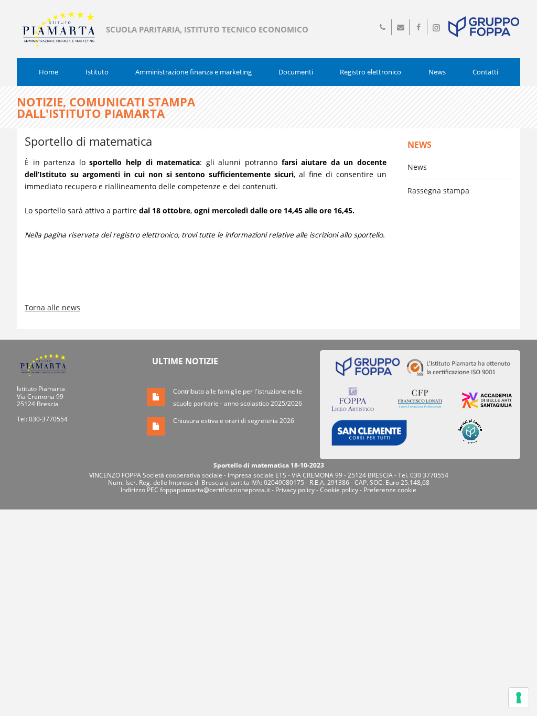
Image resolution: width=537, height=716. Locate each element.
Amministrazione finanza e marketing (193, 72)
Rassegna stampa (438, 191)
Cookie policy (339, 489)
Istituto (97, 72)
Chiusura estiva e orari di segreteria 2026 (233, 420)
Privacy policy (295, 489)
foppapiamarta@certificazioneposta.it (215, 489)
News (437, 72)
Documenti (295, 72)
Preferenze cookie (389, 489)
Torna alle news (52, 307)
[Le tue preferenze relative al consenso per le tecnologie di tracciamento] (519, 698)
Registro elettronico (370, 72)
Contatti (485, 72)
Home (48, 72)
